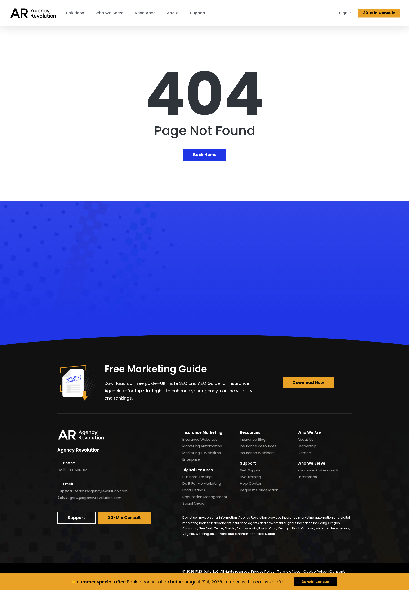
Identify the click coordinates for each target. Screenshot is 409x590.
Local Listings (193, 490)
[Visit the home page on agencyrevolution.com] (33, 13)
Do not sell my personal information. (210, 517)
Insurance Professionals (318, 470)
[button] (204, 301)
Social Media (193, 503)
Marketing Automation (202, 446)
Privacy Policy (262, 571)
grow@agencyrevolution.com (95, 497)
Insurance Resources (258, 446)
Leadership (307, 446)
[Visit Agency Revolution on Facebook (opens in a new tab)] (62, 572)
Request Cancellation (259, 490)
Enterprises (307, 476)
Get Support (251, 470)
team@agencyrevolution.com (101, 491)
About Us (306, 439)
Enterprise (191, 459)
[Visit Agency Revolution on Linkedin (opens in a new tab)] (73, 572)
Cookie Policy (315, 571)
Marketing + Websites (201, 452)
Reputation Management (204, 496)
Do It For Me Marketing (201, 483)
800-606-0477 (79, 469)
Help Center (250, 483)
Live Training (250, 476)
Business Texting (197, 476)
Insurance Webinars (257, 452)
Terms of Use (289, 571)
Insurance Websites (199, 439)
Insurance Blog (253, 439)
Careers (305, 452)
